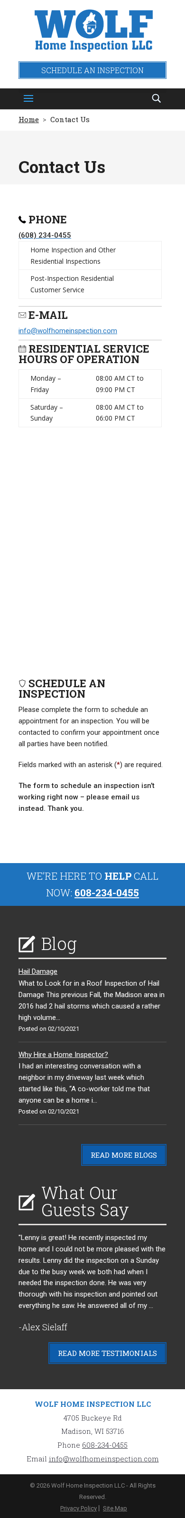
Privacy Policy (78, 1508)
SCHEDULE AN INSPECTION (92, 70)
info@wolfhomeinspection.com (67, 331)
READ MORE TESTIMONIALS (107, 1353)
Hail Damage (37, 971)
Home (28, 119)
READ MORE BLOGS (124, 1155)
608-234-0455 (106, 892)
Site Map (115, 1508)
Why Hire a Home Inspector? (63, 1054)
